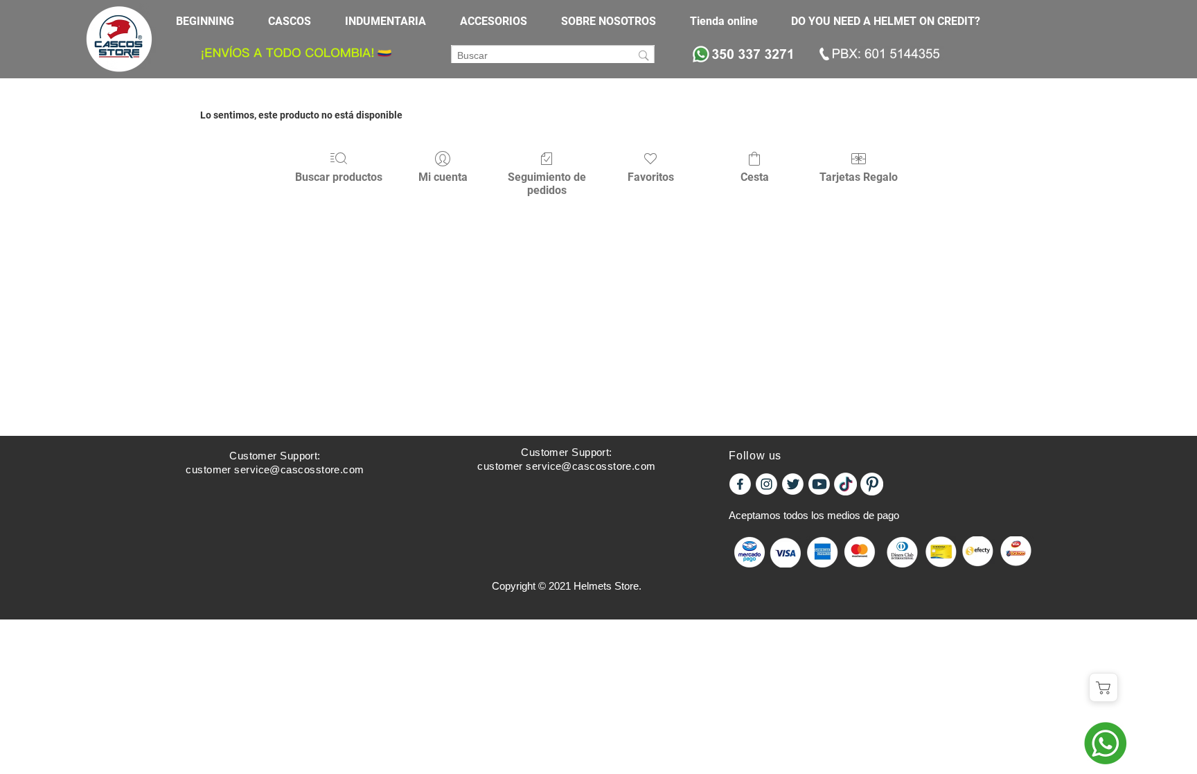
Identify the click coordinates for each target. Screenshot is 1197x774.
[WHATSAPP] (1105, 743)
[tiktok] (845, 484)
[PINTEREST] (871, 484)
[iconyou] (819, 484)
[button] (296, 21)
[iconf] (740, 484)
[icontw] (792, 484)
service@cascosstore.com (299, 469)
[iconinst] (766, 484)
